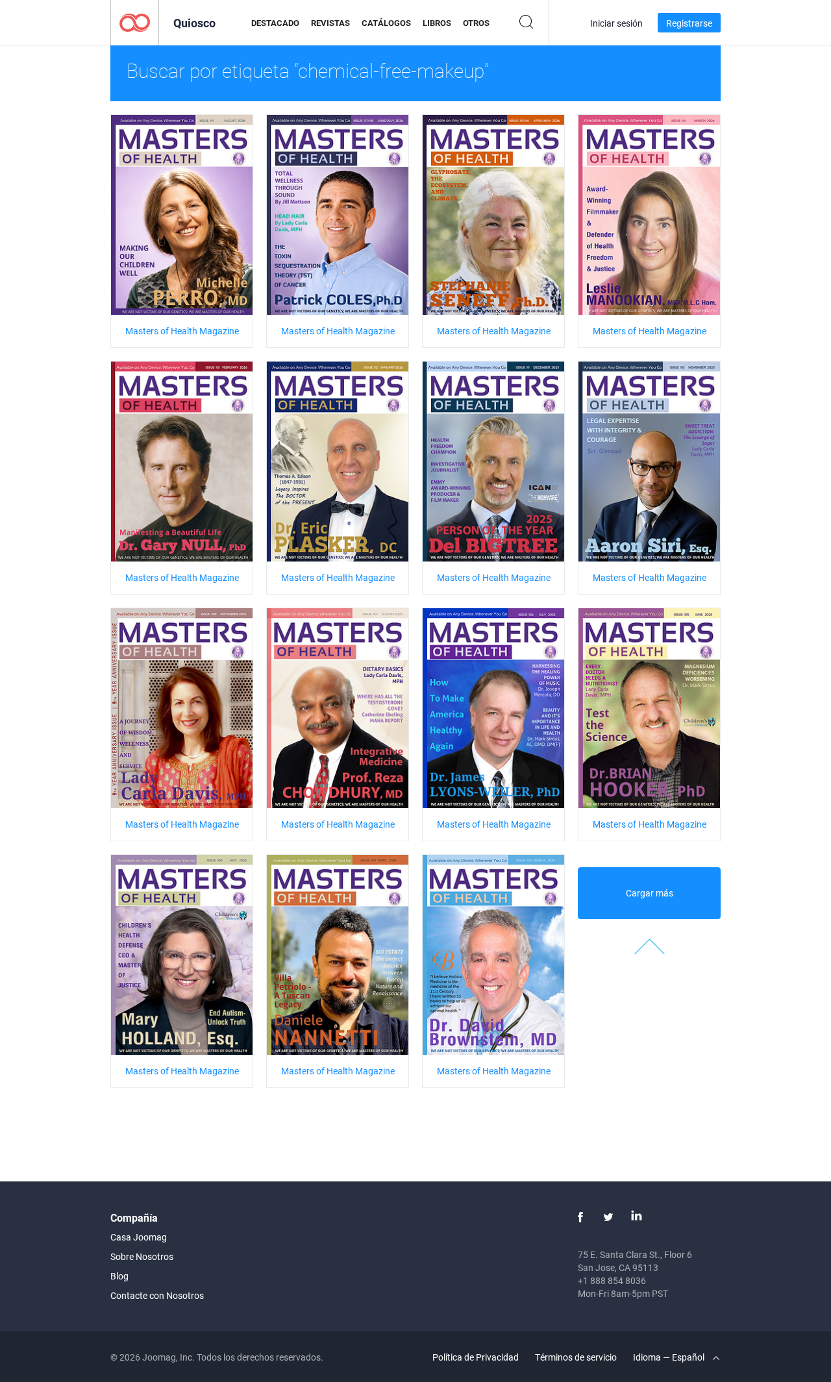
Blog (119, 1276)
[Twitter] (608, 1217)
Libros (437, 23)
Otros (476, 23)
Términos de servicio (576, 1357)
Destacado (275, 23)
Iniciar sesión (616, 23)
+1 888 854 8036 (612, 1280)
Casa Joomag (138, 1237)
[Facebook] (580, 1217)
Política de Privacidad (475, 1357)
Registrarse (689, 23)
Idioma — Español (669, 1357)
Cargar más (649, 893)
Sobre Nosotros (141, 1256)
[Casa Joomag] (134, 22)
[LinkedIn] (636, 1217)
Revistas (330, 23)
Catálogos (386, 23)
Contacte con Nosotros (157, 1295)
